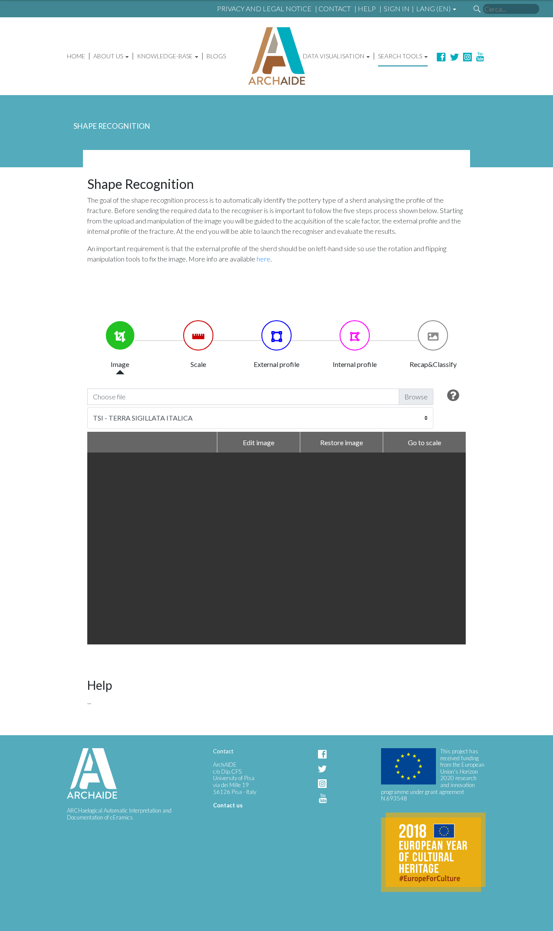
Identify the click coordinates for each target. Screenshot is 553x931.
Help (367, 8)
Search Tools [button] (400, 56)
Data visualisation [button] (334, 56)
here (263, 259)
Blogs (216, 56)
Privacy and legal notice (264, 8)
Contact (334, 8)
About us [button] (108, 56)
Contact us (228, 805)
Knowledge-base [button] (165, 56)
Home (76, 56)
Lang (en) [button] (434, 8)
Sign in (397, 8)
